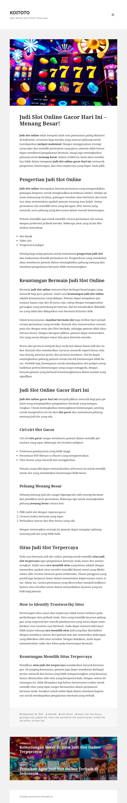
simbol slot (99, 717)
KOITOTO (20, 12)
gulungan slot (27, 717)
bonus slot (83, 714)
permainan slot (68, 717)
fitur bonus (95, 714)
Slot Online (67, 714)
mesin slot (53, 717)
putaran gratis (84, 717)
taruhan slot (38, 720)
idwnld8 (52, 714)
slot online (25, 720)
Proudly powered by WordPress (36, 796)
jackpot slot (41, 717)
